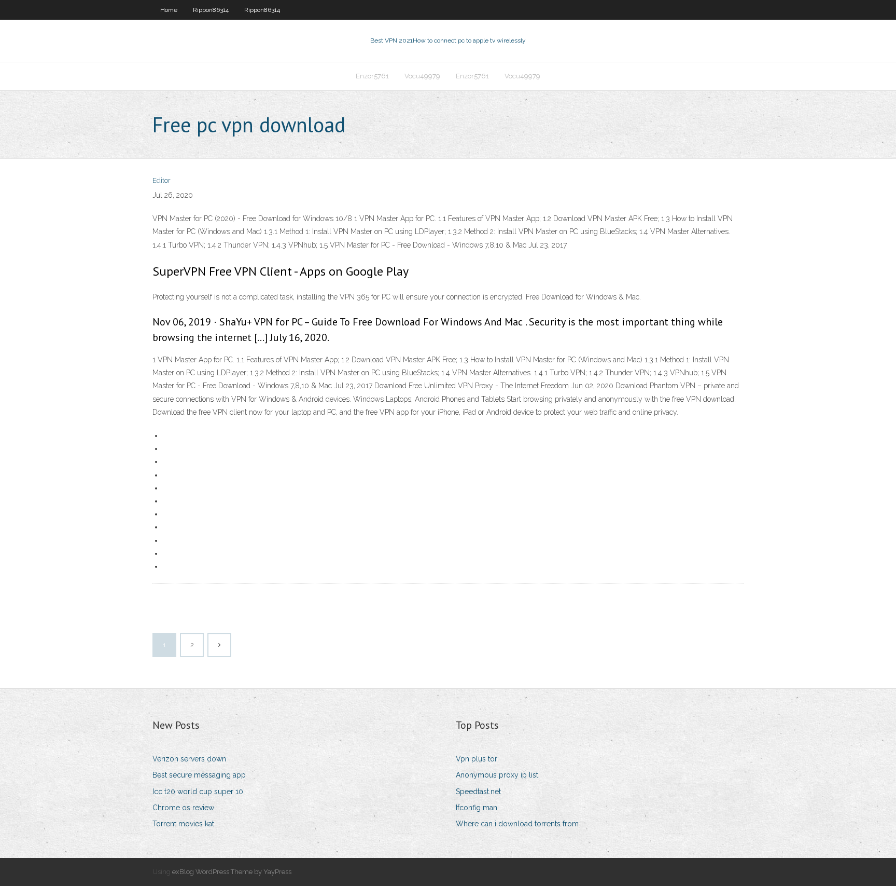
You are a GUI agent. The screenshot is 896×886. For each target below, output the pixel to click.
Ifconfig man (476, 807)
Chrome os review (183, 807)
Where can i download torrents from (517, 824)
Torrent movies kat (183, 824)
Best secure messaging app (199, 775)
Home (168, 9)
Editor (161, 180)
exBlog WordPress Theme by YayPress (231, 872)
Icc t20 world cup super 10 (197, 791)
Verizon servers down (189, 759)
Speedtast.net (478, 791)
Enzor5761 (372, 76)
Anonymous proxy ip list (497, 775)
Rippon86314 (211, 9)
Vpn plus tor (476, 759)
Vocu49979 (422, 76)
